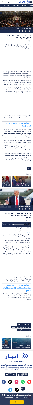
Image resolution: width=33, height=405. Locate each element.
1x (7, 224)
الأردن (18, 5)
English (5, 2)
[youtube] (29, 382)
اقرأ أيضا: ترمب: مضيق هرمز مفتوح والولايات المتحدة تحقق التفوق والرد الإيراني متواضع (17, 287)
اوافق (16, 402)
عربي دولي (28, 41)
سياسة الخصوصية (9, 397)
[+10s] (29, 224)
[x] (10, 382)
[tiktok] (17, 390)
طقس (3, 5)
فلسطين (9, 5)
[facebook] (4, 382)
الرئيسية (31, 5)
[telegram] (10, 390)
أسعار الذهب (24, 5)
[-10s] (25, 224)
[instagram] (16, 382)
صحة (14, 5)
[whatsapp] (23, 382)
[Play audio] (3, 224)
